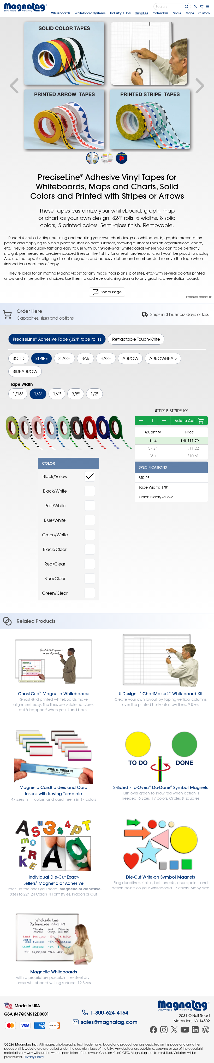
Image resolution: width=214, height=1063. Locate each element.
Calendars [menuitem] (160, 13)
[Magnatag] (184, 1005)
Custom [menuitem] (204, 13)
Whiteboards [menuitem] (60, 13)
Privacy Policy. (33, 1057)
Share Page (111, 292)
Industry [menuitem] (120, 13)
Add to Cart (185, 420)
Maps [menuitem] (190, 13)
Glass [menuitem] (177, 13)
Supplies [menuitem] (141, 13)
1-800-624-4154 (109, 1012)
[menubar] (130, 13)
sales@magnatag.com (109, 1021)
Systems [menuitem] (90, 13)
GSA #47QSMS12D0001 (26, 1014)
